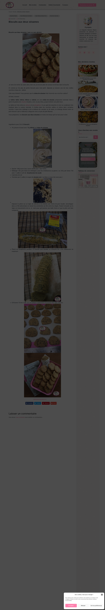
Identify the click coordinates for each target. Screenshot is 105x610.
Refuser (83, 605)
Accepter (71, 605)
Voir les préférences (96, 605)
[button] (102, 594)
